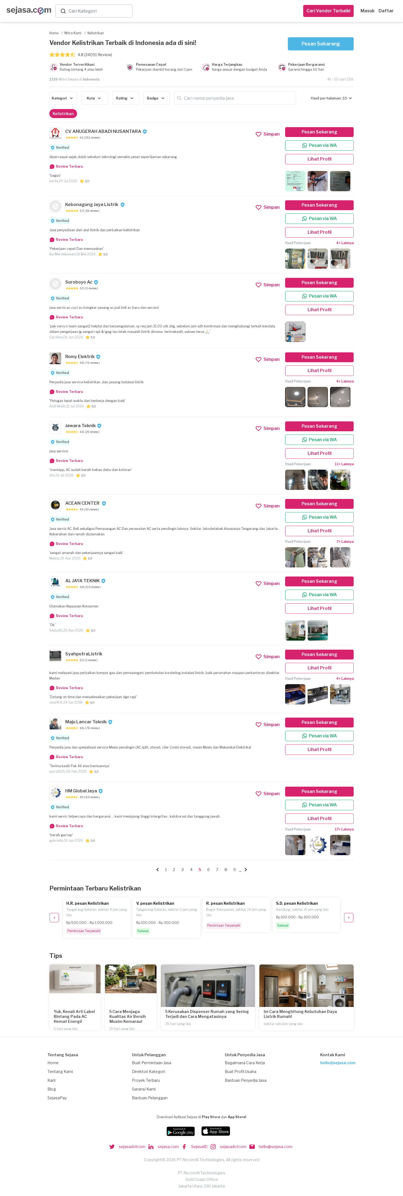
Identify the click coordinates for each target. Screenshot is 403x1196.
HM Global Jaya (81, 790)
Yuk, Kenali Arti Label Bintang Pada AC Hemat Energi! (74, 1016)
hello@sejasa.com (338, 1062)
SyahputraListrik (83, 653)
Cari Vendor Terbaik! (328, 10)
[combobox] (99, 11)
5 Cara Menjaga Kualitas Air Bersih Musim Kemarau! (127, 1016)
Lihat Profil (319, 159)
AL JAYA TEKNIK (82, 580)
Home (53, 1062)
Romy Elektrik (80, 356)
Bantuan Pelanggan (150, 1097)
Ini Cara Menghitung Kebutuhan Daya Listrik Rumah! (300, 1014)
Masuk (367, 10)
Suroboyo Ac (78, 282)
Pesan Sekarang (321, 44)
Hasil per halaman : (327, 98)
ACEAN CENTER (82, 503)
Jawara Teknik (80, 425)
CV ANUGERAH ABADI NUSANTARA (103, 131)
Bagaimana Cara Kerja (245, 1062)
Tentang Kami (60, 1071)
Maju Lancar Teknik (86, 721)
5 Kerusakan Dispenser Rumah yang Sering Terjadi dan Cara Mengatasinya (207, 1014)
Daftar (386, 10)
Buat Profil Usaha (240, 1071)
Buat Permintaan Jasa (151, 1062)
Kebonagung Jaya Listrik (92, 204)
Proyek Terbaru (146, 1080)
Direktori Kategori (148, 1071)
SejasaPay (57, 1097)
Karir (51, 1080)
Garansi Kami (144, 1089)
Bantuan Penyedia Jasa (245, 1080)
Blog (51, 1089)
